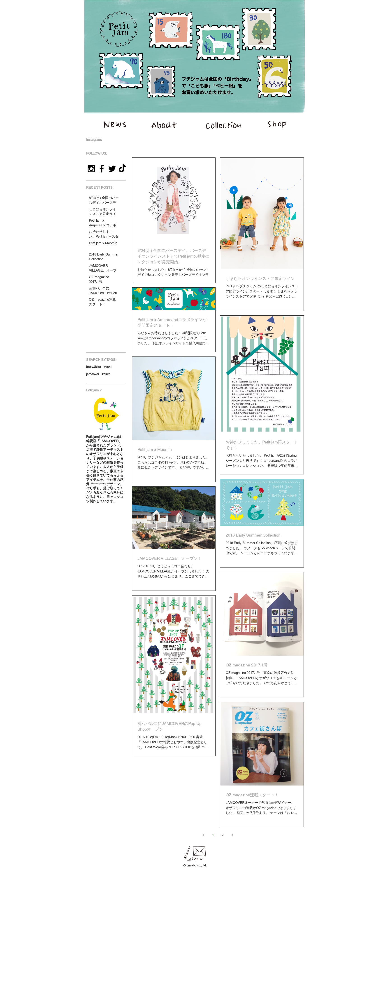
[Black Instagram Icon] (91, 169)
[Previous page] (204, 835)
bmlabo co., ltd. (197, 865)
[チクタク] (122, 169)
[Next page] (232, 835)
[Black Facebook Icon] (102, 169)
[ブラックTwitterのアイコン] (112, 169)
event (107, 366)
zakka (106, 374)
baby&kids (93, 366)
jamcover (92, 374)
